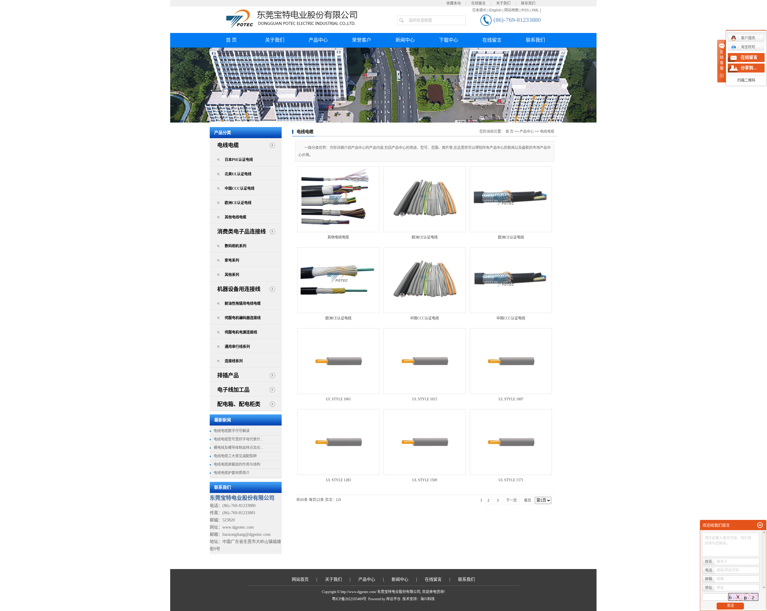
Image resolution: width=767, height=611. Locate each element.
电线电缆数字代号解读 (232, 431)
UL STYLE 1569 (424, 480)
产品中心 (318, 40)
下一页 (511, 500)
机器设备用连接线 (238, 289)
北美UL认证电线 (238, 174)
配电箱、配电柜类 (238, 404)
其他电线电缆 (235, 217)
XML (535, 10)
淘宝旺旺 (748, 47)
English (495, 10)
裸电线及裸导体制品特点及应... (238, 448)
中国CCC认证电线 (239, 188)
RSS (525, 10)
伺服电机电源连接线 (241, 332)
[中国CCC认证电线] (425, 280)
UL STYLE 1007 (511, 399)
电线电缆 (228, 145)
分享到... (749, 68)
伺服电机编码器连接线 (243, 318)
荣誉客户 (361, 40)
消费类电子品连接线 (241, 232)
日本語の (479, 10)
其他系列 (232, 275)
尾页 (527, 500)
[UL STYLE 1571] (511, 442)
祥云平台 (393, 599)
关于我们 (503, 3)
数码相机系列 (235, 246)
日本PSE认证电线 (239, 160)
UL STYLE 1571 (511, 480)
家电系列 (232, 260)
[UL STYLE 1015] (425, 361)
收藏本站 (453, 3)
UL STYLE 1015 (424, 399)
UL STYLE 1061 (338, 399)
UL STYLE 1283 (338, 480)
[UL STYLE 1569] (425, 442)
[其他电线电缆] (338, 199)
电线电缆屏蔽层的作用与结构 (237, 464)
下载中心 (448, 40)
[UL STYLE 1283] (338, 442)
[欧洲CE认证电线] (425, 199)
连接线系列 (234, 361)
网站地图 (511, 10)
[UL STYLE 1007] (511, 361)
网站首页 (300, 579)
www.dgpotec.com (238, 527)
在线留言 (478, 3)
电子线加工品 (233, 390)
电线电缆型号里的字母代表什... (238, 439)
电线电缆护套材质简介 (232, 473)
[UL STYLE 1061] (338, 361)
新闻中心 (405, 40)
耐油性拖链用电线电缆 (243, 303)
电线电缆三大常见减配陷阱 (235, 456)
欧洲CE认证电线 (238, 203)
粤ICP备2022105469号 (349, 599)
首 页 (231, 40)
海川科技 (427, 599)
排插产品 (228, 375)
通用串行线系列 (237, 347)
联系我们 (528, 3)
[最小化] (760, 525)
